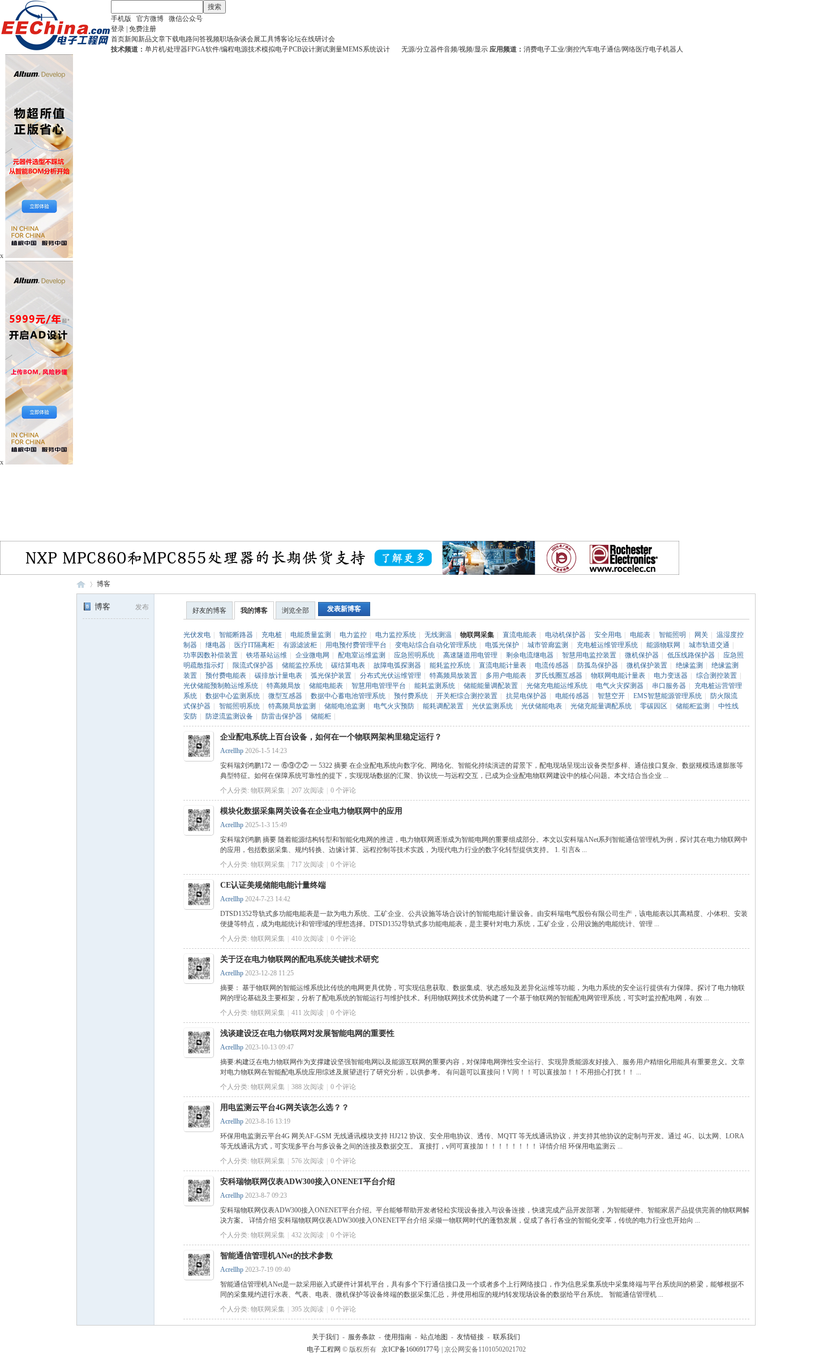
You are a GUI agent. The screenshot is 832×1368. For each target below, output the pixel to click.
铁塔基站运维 (266, 655)
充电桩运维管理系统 (607, 645)
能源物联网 (663, 645)
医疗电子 (649, 49)
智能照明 (672, 635)
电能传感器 (572, 696)
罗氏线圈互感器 (558, 675)
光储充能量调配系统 (601, 706)
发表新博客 (344, 609)
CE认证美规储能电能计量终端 (273, 885)
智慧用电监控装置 (589, 655)
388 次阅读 (307, 1087)
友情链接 (470, 1337)
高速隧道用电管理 (470, 655)
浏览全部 (295, 610)
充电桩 (271, 635)
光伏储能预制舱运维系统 (220, 686)
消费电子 (537, 49)
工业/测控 (565, 49)
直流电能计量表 (502, 665)
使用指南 (397, 1337)
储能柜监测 (693, 706)
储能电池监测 (344, 706)
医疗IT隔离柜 (254, 645)
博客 (281, 39)
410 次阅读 (307, 939)
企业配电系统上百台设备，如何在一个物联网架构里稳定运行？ (331, 737)
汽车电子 (593, 49)
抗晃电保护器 (526, 696)
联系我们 (506, 1337)
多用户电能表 (506, 675)
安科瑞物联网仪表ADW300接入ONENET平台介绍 (307, 1181)
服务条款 (361, 1337)
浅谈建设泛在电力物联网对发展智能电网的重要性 (307, 1033)
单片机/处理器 (166, 49)
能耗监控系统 (450, 665)
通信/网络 (621, 49)
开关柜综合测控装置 (467, 696)
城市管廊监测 (547, 645)
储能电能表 (326, 686)
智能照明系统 (239, 706)
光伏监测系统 (492, 706)
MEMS (352, 49)
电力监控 (353, 635)
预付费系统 (411, 696)
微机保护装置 (647, 665)
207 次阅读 (307, 790)
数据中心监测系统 (232, 696)
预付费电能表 (225, 675)
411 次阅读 (307, 1013)
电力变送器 (671, 675)
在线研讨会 (318, 39)
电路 (185, 39)
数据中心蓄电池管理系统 (348, 696)
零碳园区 (653, 706)
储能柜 (321, 716)
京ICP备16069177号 (410, 1349)
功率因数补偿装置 (210, 655)
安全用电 (607, 635)
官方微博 (150, 19)
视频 (213, 39)
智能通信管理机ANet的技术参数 (276, 1255)
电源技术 (247, 49)
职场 (226, 39)
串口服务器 (669, 686)
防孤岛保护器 (597, 665)
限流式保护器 (253, 665)
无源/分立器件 (422, 49)
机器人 (673, 49)
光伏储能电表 (541, 706)
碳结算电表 (348, 665)
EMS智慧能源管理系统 (667, 696)
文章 (158, 39)
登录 (118, 29)
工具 (267, 39)
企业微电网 (312, 655)
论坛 (294, 39)
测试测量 (328, 49)
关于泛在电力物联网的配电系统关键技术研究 (299, 959)
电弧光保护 (502, 645)
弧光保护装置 (331, 675)
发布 (142, 607)
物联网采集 (477, 635)
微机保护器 (642, 655)
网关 (701, 635)
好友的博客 (209, 610)
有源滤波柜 (300, 645)
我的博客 (254, 610)
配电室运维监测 (361, 655)
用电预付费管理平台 (356, 645)
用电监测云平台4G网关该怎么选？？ (284, 1107)
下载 (172, 39)
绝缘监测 (689, 665)
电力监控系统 (395, 635)
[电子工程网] (55, 49)
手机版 (121, 19)
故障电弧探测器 (397, 665)
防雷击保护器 (281, 716)
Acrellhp (231, 751)
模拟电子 (275, 49)
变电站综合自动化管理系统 (436, 645)
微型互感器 (285, 696)
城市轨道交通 (709, 645)
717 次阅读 (307, 864)
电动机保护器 (565, 635)
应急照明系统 (414, 655)
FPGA (196, 49)
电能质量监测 (310, 635)
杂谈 (240, 39)
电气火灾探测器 (620, 686)
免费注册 (142, 29)
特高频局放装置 (453, 675)
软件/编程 (219, 49)
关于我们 (325, 1337)
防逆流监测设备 (229, 716)
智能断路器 (236, 635)
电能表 (640, 635)
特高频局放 (284, 686)
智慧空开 (611, 696)
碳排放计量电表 (278, 675)
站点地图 (434, 1337)
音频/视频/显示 (466, 49)
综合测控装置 (716, 675)
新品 (145, 39)
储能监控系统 (302, 665)
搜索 (214, 7)
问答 (199, 39)
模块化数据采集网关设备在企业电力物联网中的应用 (311, 811)
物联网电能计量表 (618, 675)
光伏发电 (197, 635)
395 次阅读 (307, 1309)
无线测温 (438, 635)
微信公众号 (186, 19)
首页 (118, 39)
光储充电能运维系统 (556, 686)
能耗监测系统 (434, 686)
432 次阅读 (307, 1235)
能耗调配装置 (443, 706)
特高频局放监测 (292, 706)
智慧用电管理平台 (378, 686)
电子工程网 (80, 584)
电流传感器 (552, 665)
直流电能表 (520, 635)
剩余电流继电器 (530, 655)
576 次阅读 (307, 1161)
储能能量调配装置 (491, 686)
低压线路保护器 (691, 655)
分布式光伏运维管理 (390, 675)
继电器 (215, 645)
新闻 (131, 39)
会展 (253, 39)
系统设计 (376, 49)
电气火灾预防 (394, 706)
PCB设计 (302, 49)
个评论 (343, 790)
